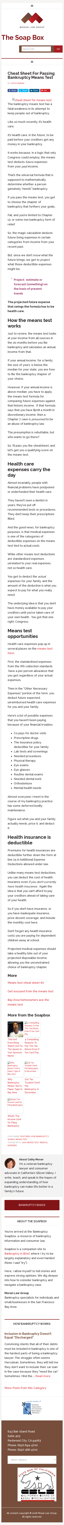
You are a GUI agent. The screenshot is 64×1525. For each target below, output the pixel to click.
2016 (24, 1142)
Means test (21, 1139)
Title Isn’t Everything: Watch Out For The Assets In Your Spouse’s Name (15, 1047)
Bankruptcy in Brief (17, 1253)
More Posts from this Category (25, 1388)
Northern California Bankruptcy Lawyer (32, 20)
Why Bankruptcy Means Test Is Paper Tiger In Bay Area (15, 1086)
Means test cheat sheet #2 (26, 982)
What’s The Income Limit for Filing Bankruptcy (14, 1121)
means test (33, 1142)
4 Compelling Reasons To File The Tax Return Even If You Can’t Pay (32, 1046)
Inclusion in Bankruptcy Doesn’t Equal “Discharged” (28, 1335)
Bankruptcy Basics (32, 1205)
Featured (25, 1136)
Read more (42, 1376)
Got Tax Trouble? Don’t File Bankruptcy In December (32, 1086)
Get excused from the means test (30, 991)
